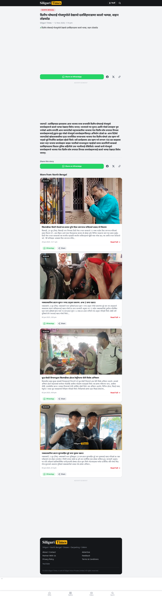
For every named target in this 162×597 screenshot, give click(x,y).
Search (112, 595)
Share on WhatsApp (73, 77)
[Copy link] (119, 76)
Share (63, 248)
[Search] (119, 3)
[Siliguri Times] (51, 3)
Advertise (86, 552)
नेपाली (113, 3)
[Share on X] (113, 76)
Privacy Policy (48, 559)
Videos (91, 595)
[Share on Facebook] (107, 76)
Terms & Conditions (90, 559)
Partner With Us (49, 555)
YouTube (46, 563)
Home (49, 595)
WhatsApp (50, 248)
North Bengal (48, 10)
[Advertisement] (81, 102)
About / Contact (49, 552)
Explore (70, 595)
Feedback (86, 555)
